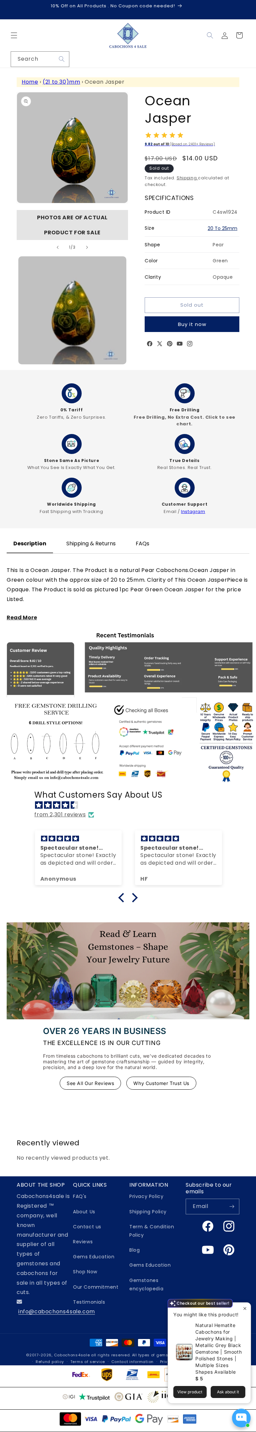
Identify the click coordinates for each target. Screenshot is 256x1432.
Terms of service (87, 1361)
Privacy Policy (146, 1196)
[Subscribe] (231, 1206)
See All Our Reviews (90, 1083)
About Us (84, 1211)
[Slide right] (87, 247)
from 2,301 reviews (60, 814)
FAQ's (80, 1196)
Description (29, 543)
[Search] (61, 59)
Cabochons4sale (72, 1355)
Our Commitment (95, 1287)
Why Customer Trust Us (161, 1083)
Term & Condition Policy (151, 1230)
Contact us (87, 1226)
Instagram (193, 511)
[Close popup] (245, 1308)
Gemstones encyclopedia (146, 1284)
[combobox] (40, 59)
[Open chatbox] (241, 1418)
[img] (131, 805)
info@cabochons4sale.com (56, 1311)
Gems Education (93, 1256)
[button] (14, 35)
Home (30, 82)
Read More (22, 617)
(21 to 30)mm (61, 82)
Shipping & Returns (91, 543)
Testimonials (89, 1302)
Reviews (83, 1241)
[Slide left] (57, 247)
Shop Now (85, 1271)
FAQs (142, 543)
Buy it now (192, 324)
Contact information (132, 1361)
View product (189, 1391)
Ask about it (228, 1391)
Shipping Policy (148, 1211)
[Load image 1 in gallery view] (72, 310)
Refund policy (50, 1361)
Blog (134, 1250)
